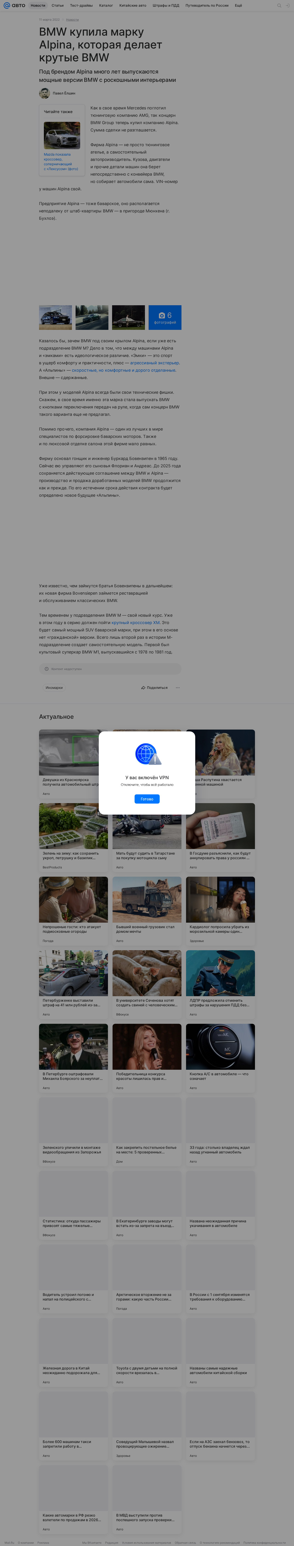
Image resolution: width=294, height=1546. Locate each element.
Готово (147, 799)
